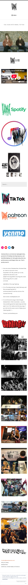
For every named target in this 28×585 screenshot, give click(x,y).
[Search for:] (14, 184)
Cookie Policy (5, 579)
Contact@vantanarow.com (8, 560)
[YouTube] (6, 247)
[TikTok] (12, 247)
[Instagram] (2, 247)
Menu (14, 15)
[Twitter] (9, 247)
